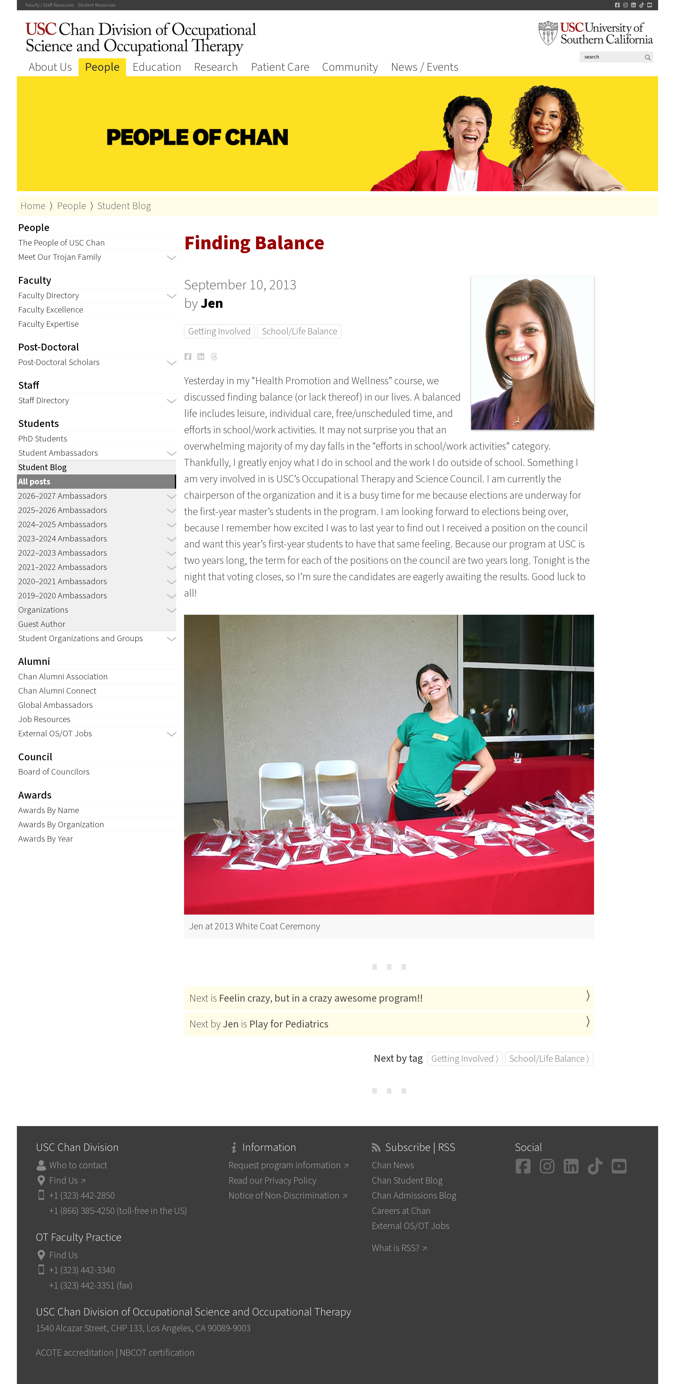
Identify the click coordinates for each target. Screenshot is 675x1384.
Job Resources (44, 719)
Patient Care (280, 67)
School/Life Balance (299, 331)
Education (157, 67)
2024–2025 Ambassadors (62, 524)
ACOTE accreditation (75, 1352)
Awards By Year (45, 839)
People (102, 67)
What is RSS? (395, 1248)
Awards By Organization (61, 824)
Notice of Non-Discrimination (284, 1195)
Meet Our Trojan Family (59, 257)
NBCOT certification (157, 1352)
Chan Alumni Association (63, 676)
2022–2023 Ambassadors (62, 553)
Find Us (63, 1180)
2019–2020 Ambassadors (62, 595)
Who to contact (78, 1165)
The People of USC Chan (61, 243)
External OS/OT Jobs (55, 733)
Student (96, 5)
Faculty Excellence (50, 310)
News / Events (425, 67)
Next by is (259, 1024)
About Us (50, 67)
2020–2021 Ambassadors (62, 581)
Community (350, 67)
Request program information (285, 1165)
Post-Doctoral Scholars (59, 362)
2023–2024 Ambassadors (62, 538)
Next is (306, 998)
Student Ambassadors (58, 453)
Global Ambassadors (55, 705)
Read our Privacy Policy (272, 1180)
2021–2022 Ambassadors (62, 567)
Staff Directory (43, 400)
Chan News (393, 1165)
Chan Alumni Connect (57, 691)
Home (33, 206)
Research (216, 67)
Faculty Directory (48, 295)
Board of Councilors (54, 772)
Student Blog (124, 206)
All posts (34, 481)
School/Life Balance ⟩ (549, 1058)
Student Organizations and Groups (80, 638)
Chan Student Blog (407, 1180)
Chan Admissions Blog (414, 1195)
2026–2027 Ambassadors (62, 496)
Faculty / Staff (49, 5)
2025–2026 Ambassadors (62, 510)
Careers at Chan (401, 1211)
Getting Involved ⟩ (464, 1058)
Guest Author (41, 624)
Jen (212, 303)
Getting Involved (219, 331)
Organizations (43, 610)
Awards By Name (48, 810)
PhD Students (42, 438)
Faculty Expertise (48, 324)
